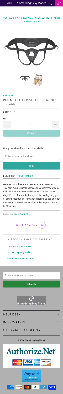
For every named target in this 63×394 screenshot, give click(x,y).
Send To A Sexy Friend (27, 225)
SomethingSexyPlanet (35, 340)
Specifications (26, 176)
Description (9, 176)
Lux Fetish (8, 95)
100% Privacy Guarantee (19, 246)
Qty (4, 118)
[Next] (57, 47)
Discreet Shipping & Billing (19, 252)
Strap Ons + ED (21, 214)
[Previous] (5, 47)
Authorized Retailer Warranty (21, 258)
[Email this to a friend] (42, 225)
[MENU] (1, 3)
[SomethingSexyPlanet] (31, 3)
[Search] (50, 3)
